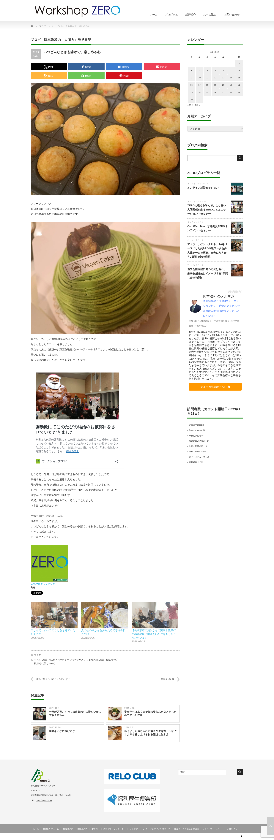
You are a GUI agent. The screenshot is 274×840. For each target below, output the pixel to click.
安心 (108, 659)
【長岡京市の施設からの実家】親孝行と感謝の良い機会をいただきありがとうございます (154, 634)
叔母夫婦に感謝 (97, 659)
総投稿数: (193, 462)
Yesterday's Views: (198, 441)
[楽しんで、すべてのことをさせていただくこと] (54, 615)
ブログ (37, 655)
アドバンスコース (195, 265)
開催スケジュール (51, 829)
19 (215, 85)
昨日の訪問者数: (196, 446)
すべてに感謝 (41, 659)
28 (231, 92)
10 (199, 78)
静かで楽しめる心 (46, 663)
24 (199, 92)
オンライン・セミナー (213, 829)
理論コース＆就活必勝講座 (186, 829)
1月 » (197, 105)
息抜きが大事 (167, 679)
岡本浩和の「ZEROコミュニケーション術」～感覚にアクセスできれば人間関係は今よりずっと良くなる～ (222, 308)
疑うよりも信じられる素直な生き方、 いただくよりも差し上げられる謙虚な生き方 (150, 733)
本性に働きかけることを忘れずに (53, 679)
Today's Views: (196, 430)
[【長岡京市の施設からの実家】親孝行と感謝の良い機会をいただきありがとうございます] (155, 615)
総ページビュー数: (198, 457)
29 (239, 92)
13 (223, 78)
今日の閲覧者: (195, 436)
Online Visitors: (196, 425)
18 (207, 85)
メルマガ (134, 829)
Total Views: (194, 452)
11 (207, 78)
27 (223, 92)
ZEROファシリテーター (114, 829)
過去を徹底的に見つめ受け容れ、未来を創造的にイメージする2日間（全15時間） (207, 273)
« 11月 (190, 105)
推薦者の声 (68, 829)
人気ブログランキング (43, 584)
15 (239, 78)
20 (223, 85)
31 (199, 100)
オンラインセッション (197, 183)
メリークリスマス (79, 659)
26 (215, 92)
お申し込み (209, 14)
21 (231, 85)
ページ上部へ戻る (270, 826)
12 (215, 78)
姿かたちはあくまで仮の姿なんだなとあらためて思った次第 (150, 713)
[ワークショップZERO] (77, 11)
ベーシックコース (195, 240)
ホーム (154, 14)
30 (191, 100)
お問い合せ (232, 829)
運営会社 (95, 829)
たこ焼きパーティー (59, 659)
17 (199, 85)
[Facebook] (241, 836)
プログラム (171, 14)
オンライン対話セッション (203, 187)
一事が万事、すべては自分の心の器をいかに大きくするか (75, 713)
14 (231, 78)
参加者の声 (82, 829)
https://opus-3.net (44, 800)
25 (207, 92)
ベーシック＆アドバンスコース (156, 829)
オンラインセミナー (196, 201)
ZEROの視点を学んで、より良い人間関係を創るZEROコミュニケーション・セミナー (206, 209)
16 (191, 85)
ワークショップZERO (224, 837)
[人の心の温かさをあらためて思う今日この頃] (104, 615)
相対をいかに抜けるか (62, 731)
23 (191, 92)
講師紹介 (190, 14)
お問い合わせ (232, 14)
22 (239, 85)
